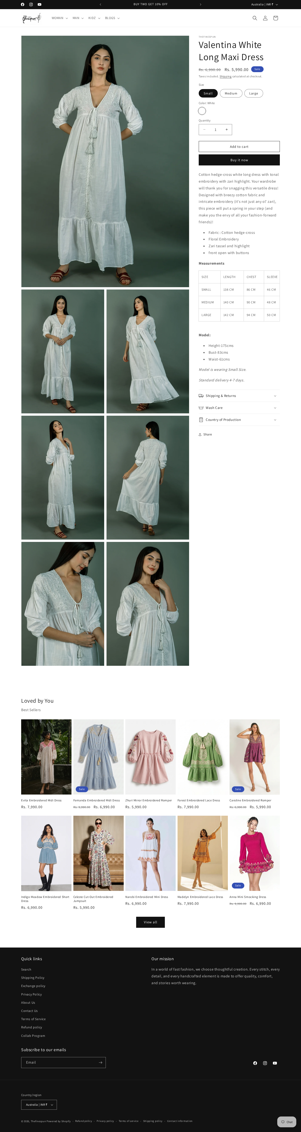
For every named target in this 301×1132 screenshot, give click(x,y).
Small (208, 93)
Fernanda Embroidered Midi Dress (96, 800)
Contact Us (29, 1011)
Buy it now (239, 160)
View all (150, 922)
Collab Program (33, 1036)
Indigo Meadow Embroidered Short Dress (45, 899)
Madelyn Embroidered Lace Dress (200, 897)
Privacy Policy (31, 994)
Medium (231, 93)
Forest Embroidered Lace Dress (199, 800)
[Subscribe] (100, 1062)
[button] (59, 18)
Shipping (226, 76)
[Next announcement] (200, 4)
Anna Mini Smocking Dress (248, 897)
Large (253, 93)
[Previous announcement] (100, 4)
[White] (202, 110)
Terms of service (129, 1121)
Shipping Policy (32, 977)
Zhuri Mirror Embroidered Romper (148, 800)
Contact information (180, 1121)
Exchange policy (33, 986)
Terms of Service (33, 1019)
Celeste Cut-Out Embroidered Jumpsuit (93, 899)
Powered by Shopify (59, 1121)
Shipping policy (153, 1121)
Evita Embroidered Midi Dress (41, 800)
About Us (28, 1002)
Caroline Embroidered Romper (250, 800)
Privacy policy (105, 1121)
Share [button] (207, 434)
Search (26, 969)
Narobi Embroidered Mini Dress (146, 897)
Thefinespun (38, 1121)
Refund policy (31, 1027)
